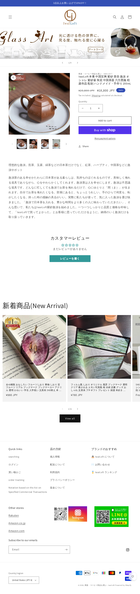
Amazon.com (17, 531)
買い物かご (15, 472)
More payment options (105, 138)
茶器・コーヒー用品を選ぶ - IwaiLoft (100, 585)
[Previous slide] (62, 63)
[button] (10, 17)
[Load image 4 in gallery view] (56, 144)
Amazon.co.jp (17, 523)
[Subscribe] (66, 550)
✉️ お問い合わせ (100, 464)
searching (14, 456)
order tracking (16, 479)
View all (70, 418)
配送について (57, 464)
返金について (57, 487)
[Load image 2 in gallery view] (33, 144)
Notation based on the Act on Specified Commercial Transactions (28, 489)
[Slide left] (12, 144)
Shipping (96, 95)
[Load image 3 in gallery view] (45, 144)
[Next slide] (77, 63)
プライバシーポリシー (62, 479)
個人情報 (55, 456)
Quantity (83, 101)
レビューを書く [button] (70, 258)
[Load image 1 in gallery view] (22, 144)
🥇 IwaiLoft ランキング (104, 472)
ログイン (13, 464)
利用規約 (55, 472)
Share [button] (85, 146)
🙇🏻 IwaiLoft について (103, 456)
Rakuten (14, 515)
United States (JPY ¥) (22, 580)
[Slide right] (66, 144)
